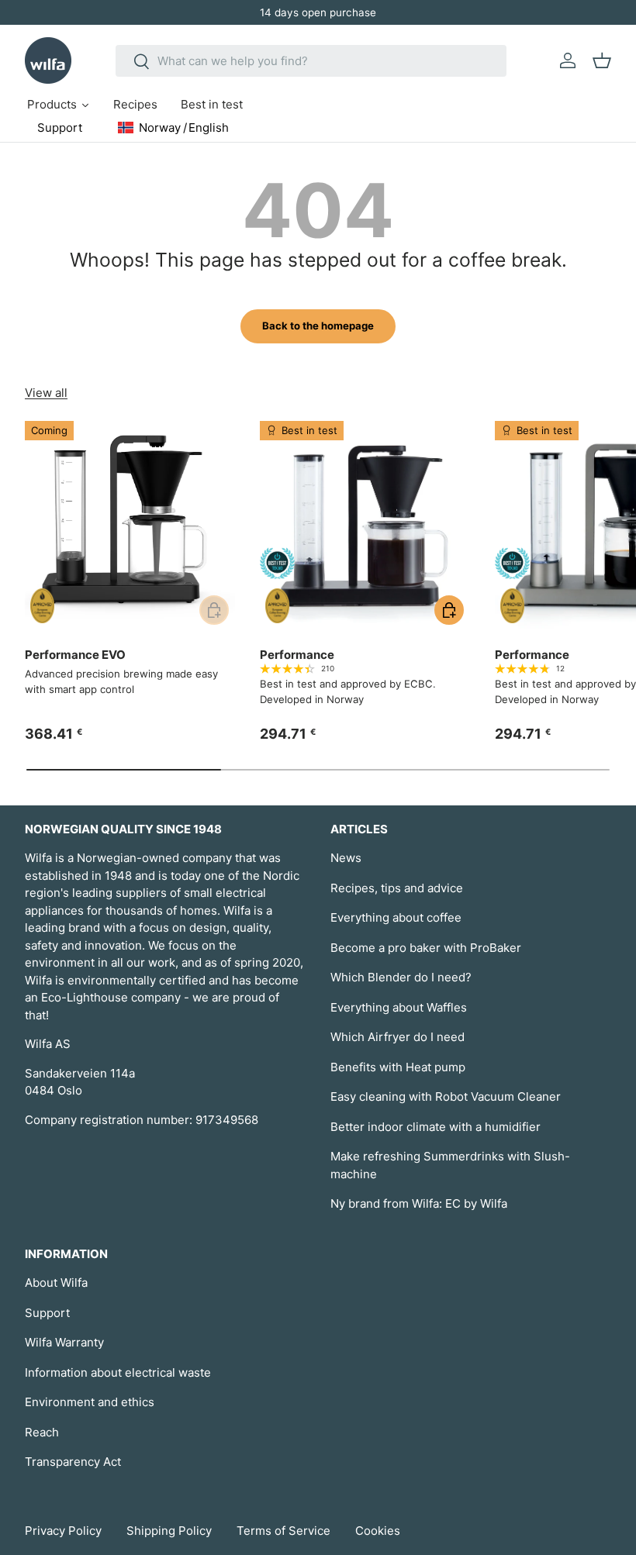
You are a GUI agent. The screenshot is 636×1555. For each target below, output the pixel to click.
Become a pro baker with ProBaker (425, 947)
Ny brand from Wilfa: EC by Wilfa (418, 1203)
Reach (42, 1432)
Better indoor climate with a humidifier (435, 1126)
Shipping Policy (169, 1530)
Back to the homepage (318, 325)
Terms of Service (283, 1530)
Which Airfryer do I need (397, 1036)
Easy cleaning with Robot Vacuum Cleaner (445, 1096)
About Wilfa (56, 1282)
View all (46, 392)
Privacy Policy (63, 1530)
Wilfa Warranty (64, 1342)
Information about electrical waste (118, 1372)
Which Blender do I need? (401, 977)
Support (47, 1312)
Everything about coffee (395, 917)
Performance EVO (75, 654)
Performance (297, 654)
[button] (602, 60)
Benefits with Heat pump (397, 1067)
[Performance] (365, 526)
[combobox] (311, 61)
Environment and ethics (89, 1402)
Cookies (377, 1530)
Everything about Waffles (398, 1007)
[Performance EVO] (130, 526)
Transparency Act (73, 1461)
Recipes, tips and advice (396, 888)
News (345, 857)
